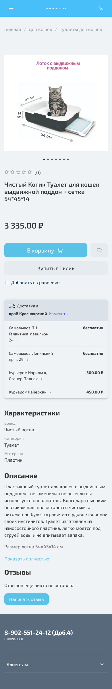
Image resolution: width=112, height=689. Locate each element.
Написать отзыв (26, 599)
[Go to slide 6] (64, 159)
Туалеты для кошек (81, 29)
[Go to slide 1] (44, 159)
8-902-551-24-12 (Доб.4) (38, 632)
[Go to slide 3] (52, 159)
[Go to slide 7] (68, 159)
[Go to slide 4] (56, 159)
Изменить (58, 313)
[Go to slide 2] (48, 159)
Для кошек (40, 29)
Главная (12, 29)
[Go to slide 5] (60, 159)
